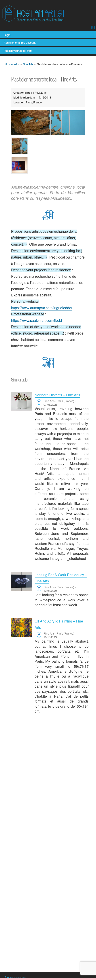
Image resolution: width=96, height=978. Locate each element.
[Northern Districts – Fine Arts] (21, 401)
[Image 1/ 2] (48, 122)
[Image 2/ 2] (48, 165)
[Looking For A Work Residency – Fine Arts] (21, 581)
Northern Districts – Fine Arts (57, 394)
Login (7, 35)
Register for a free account (19, 42)
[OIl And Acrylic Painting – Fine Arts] (21, 627)
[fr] (93, 27)
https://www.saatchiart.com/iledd (36, 320)
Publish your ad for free (18, 50)
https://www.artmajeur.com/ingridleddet (41, 307)
